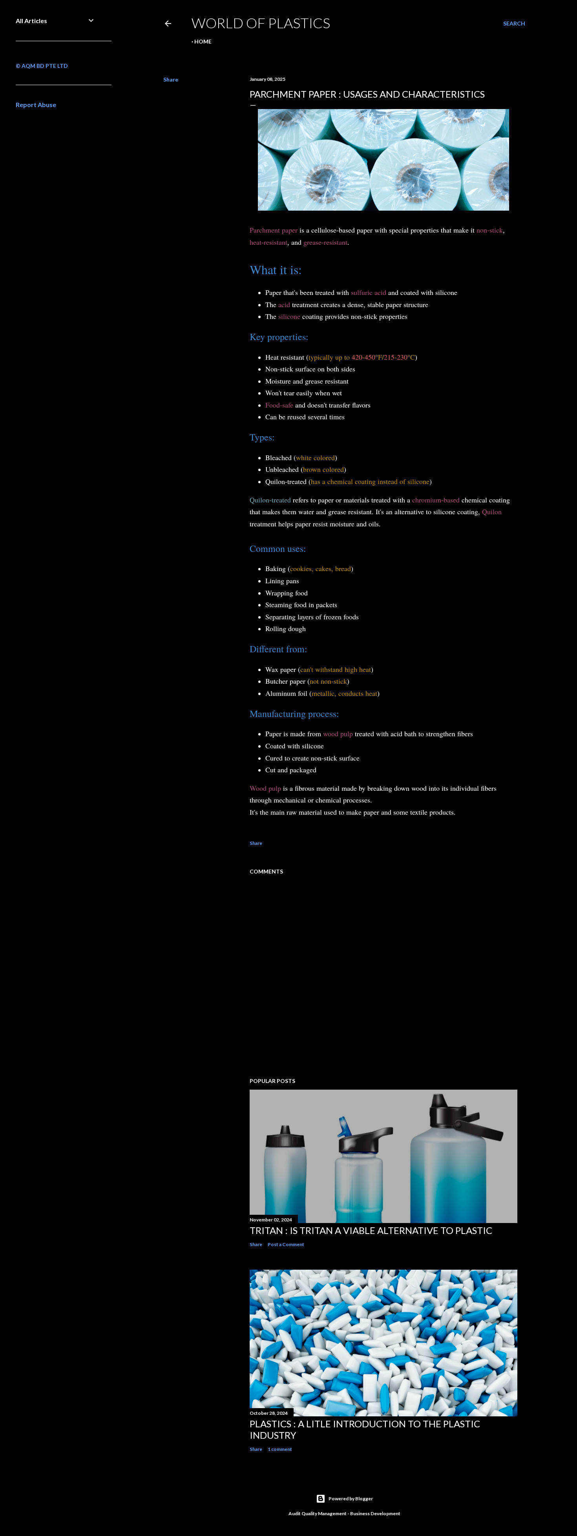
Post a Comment (286, 1244)
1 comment (280, 1449)
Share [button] (170, 79)
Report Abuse (36, 104)
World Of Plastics (261, 22)
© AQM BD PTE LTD (42, 65)
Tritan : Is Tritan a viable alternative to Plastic (371, 1230)
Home (203, 41)
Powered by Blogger (351, 1498)
